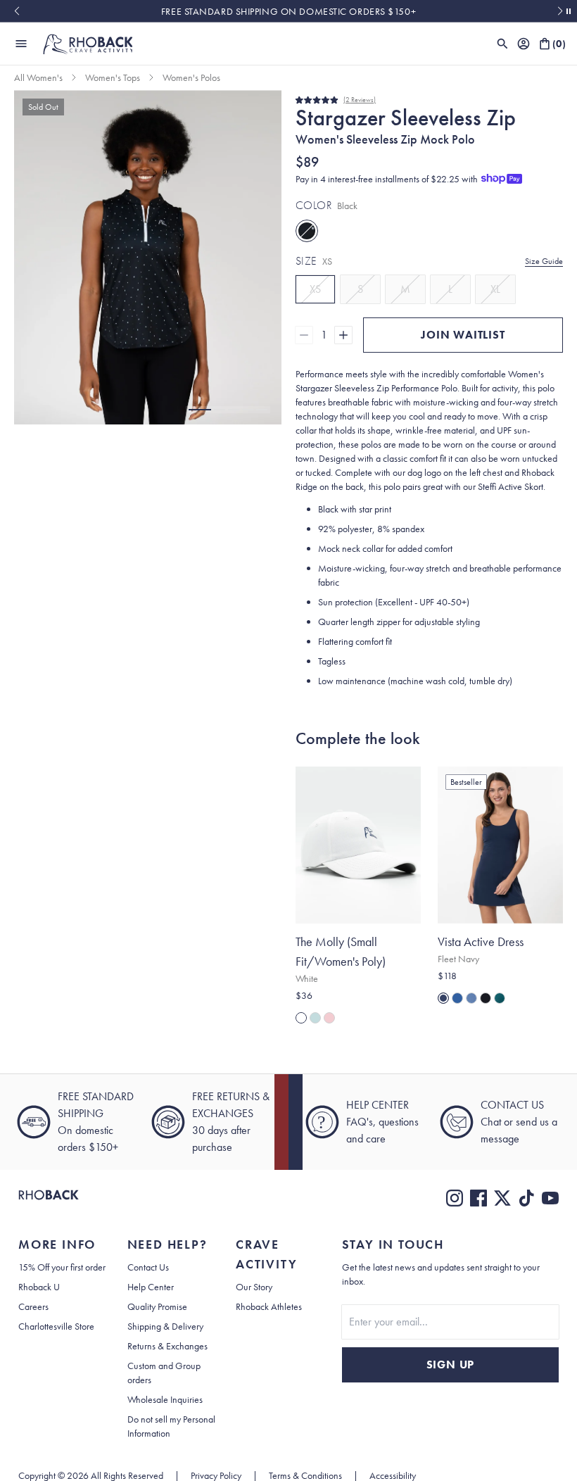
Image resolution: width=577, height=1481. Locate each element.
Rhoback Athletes (269, 1306)
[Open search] (502, 44)
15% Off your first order (62, 1267)
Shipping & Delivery (165, 1326)
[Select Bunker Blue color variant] (457, 998)
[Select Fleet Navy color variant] (443, 998)
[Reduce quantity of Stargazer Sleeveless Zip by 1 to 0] (304, 335)
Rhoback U (39, 1286)
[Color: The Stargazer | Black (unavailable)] (307, 231)
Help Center (150, 1286)
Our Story (254, 1286)
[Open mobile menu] (21, 44)
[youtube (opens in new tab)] (550, 1198)
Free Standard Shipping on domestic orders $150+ (288, 11)
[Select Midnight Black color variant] (485, 998)
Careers (33, 1306)
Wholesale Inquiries (165, 1399)
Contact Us (148, 1267)
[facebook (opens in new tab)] (478, 1198)
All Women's (38, 77)
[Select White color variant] (301, 1017)
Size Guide (544, 261)
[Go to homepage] (87, 43)
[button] (200, 409)
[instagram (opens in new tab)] (454, 1198)
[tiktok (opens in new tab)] (526, 1198)
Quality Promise (157, 1306)
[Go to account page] (523, 44)
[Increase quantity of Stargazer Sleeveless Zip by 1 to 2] (343, 335)
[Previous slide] (16, 11)
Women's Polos (191, 77)
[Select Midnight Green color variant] (499, 998)
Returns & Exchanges (167, 1346)
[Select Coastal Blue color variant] (471, 998)
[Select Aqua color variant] (315, 1017)
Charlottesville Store (56, 1326)
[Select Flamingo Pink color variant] (329, 1017)
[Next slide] (560, 11)
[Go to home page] (48, 1198)
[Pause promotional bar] (568, 11)
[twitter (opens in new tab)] (502, 1198)
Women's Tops (112, 77)
